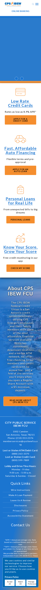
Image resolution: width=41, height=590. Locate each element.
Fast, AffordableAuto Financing (20, 150)
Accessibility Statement (20, 515)
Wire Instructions (20, 490)
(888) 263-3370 (20, 453)
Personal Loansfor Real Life (20, 200)
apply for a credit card (20, 120)
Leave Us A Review (20, 500)
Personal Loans (20, 219)
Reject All (20, 583)
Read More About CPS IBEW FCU (20, 401)
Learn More (20, 71)
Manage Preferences (32, 583)
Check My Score (20, 268)
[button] (16, 78)
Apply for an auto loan (20, 170)
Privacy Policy (12, 577)
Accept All (9, 583)
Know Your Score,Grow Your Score (20, 249)
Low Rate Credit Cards (20, 103)
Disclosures (20, 505)
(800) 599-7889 (20, 460)
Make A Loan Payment (20, 495)
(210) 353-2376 (24, 438)
